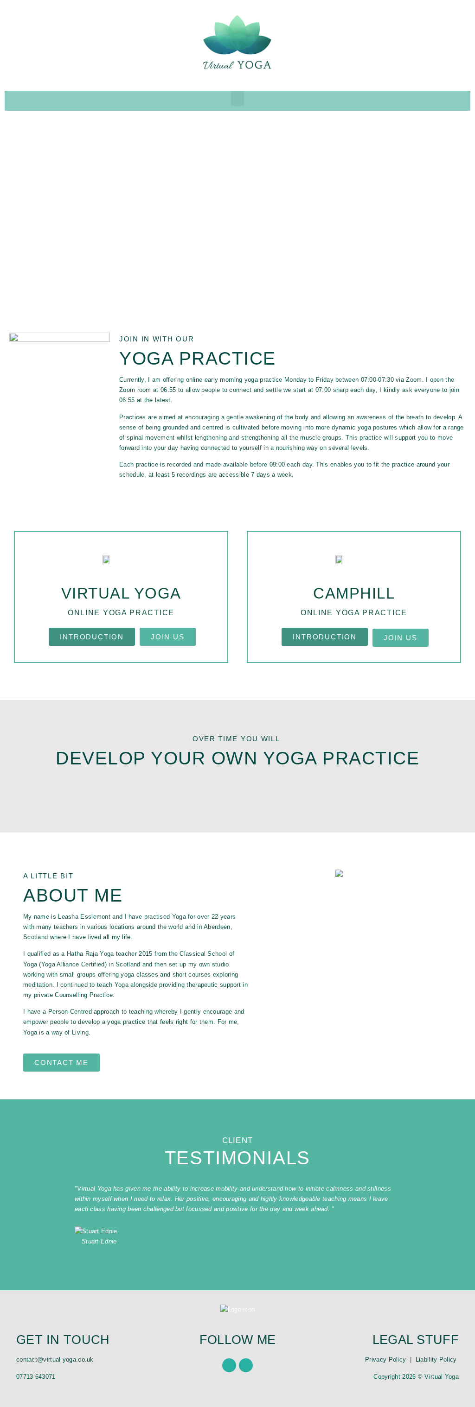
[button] (237, 98)
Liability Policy (437, 1359)
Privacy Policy (385, 1359)
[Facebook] (229, 1365)
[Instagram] (246, 1365)
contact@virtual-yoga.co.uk (55, 1359)
